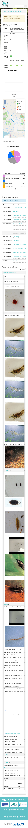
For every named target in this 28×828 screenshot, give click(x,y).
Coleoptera (7, 470)
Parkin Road (16, 211)
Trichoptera (7, 768)
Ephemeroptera (8, 747)
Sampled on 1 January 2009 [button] (9, 272)
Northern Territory (17, 11)
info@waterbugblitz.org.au (15, 811)
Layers (6, 136)
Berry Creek (16, 260)
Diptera (6, 604)
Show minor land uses (9, 189)
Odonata (6, 762)
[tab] (14, 272)
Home (4, 11)
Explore (10, 11)
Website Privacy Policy (18, 817)
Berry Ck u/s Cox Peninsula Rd (20, 215)
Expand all (23, 269)
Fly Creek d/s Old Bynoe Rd (19, 207)
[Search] (25, 6)
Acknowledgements (9, 817)
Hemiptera (6, 755)
